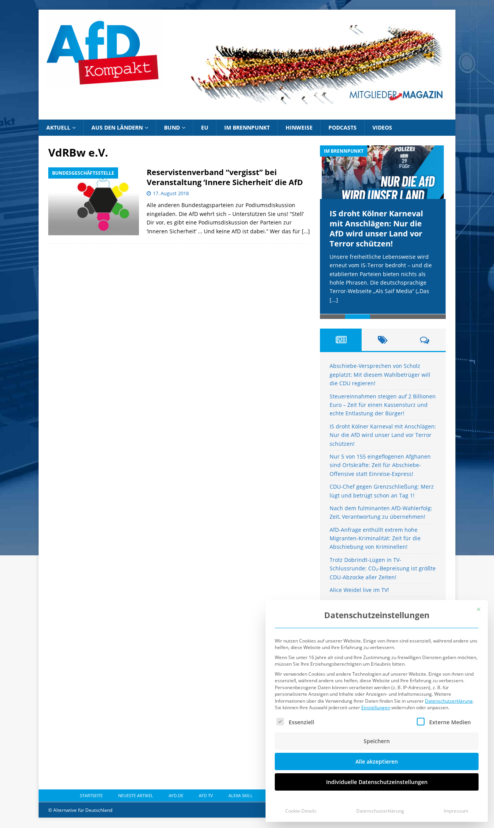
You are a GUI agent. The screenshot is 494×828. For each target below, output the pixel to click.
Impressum (456, 811)
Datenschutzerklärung (449, 701)
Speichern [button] (377, 741)
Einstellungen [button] (375, 707)
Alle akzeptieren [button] (376, 761)
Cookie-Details (300, 811)
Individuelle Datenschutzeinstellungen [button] (377, 782)
